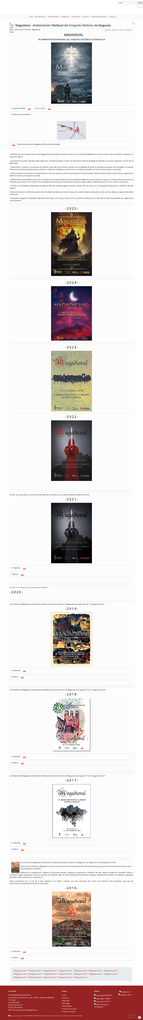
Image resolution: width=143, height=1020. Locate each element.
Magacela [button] (65, 17)
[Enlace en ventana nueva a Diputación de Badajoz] (15, 1016)
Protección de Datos (69, 1009)
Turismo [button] (85, 17)
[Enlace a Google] (120, 2)
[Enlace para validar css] (125, 992)
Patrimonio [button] (75, 17)
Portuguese (128, 30)
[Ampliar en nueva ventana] (71, 811)
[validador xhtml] (125, 995)
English (114, 30)
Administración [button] (53, 17)
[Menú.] (27, 15)
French (120, 30)
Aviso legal (66, 1003)
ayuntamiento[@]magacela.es (26, 1010)
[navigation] (130, 2)
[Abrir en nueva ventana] (71, 130)
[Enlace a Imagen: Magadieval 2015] (20, 970)
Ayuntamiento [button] (40, 17)
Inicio (31, 17)
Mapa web (65, 1001)
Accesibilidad (67, 1006)
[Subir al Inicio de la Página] (139, 1017)
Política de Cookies (69, 1011)
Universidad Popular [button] (98, 17)
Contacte (112, 17)
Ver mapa (12, 1000)
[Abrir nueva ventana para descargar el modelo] (14, 144)
